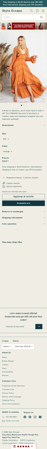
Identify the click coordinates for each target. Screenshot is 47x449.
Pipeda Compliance (10, 440)
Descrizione (8, 125)
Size (4, 134)
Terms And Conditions (11, 404)
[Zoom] (43, 99)
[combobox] (23, 17)
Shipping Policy (8, 400)
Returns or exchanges (12, 211)
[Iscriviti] (38, 326)
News (4, 368)
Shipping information (12, 218)
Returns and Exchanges (11, 397)
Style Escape (12, 11)
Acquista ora (23, 203)
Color (5, 146)
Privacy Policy (8, 393)
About (4, 357)
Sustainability (7, 372)
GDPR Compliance (27, 440)
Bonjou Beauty (8, 361)
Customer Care (8, 389)
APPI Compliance (26, 443)
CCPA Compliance (9, 443)
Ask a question (9, 224)
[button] (23, 446)
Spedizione (6, 192)
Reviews (5, 375)
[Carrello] (37, 10)
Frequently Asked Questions (13, 386)
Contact (5, 365)
